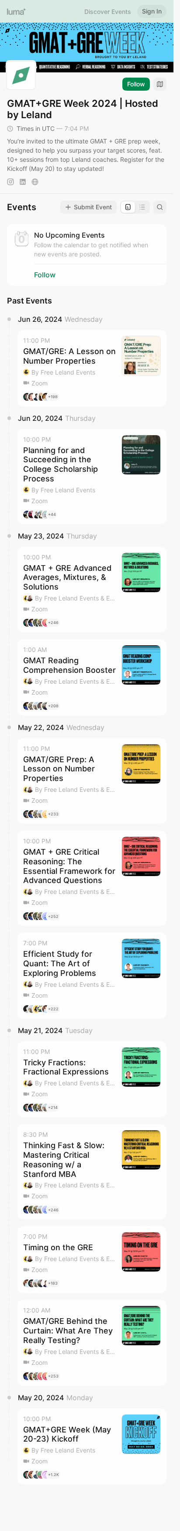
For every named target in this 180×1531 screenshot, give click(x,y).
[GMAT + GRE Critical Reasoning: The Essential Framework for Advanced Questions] (92, 878)
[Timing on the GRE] (92, 1259)
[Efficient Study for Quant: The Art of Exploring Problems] (92, 975)
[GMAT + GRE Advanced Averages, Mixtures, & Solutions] (92, 589)
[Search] (159, 207)
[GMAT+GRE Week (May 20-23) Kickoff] (92, 1446)
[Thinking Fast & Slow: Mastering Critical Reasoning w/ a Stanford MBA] (92, 1172)
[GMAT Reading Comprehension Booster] (92, 677)
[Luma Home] (16, 11)
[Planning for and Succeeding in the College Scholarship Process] (92, 477)
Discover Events (107, 11)
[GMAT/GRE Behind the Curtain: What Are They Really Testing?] (92, 1342)
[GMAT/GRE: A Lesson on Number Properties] (92, 368)
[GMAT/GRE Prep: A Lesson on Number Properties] (92, 781)
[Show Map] (159, 84)
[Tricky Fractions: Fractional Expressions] (92, 1079)
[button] (91, 368)
